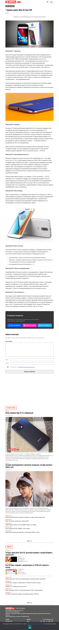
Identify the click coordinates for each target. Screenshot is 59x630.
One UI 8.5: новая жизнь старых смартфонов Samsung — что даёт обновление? (23, 517)
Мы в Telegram (45, 325)
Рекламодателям (8, 621)
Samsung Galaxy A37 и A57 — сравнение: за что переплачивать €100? (21, 528)
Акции (28, 621)
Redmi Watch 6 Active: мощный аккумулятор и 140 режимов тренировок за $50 (23, 594)
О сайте (7, 619)
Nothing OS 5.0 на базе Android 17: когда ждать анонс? (17, 579)
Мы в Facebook (15, 325)
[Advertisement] (17, 393)
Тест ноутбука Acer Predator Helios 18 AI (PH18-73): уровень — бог (20, 532)
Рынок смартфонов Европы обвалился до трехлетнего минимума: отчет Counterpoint (24, 590)
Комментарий (9, 341)
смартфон (12, 6)
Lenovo (7, 6)
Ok (30, 627)
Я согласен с (22, 367)
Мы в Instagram (30, 325)
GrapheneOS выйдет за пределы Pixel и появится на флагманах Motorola (21, 586)
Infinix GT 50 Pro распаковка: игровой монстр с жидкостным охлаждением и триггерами (25, 525)
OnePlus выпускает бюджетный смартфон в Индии (16, 583)
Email (7, 363)
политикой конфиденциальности (26, 367)
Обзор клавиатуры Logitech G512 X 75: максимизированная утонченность (21, 521)
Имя (7, 359)
